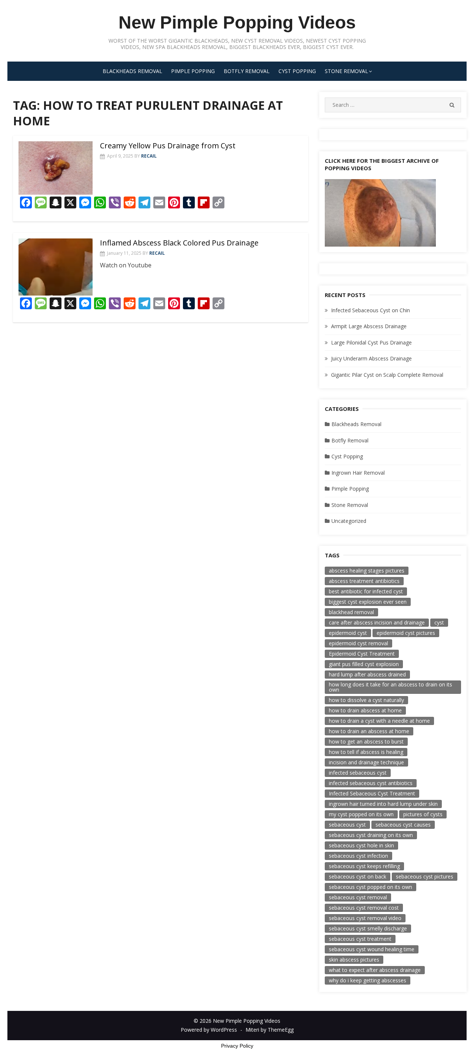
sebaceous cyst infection (358, 855)
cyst (439, 622)
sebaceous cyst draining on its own (371, 834)
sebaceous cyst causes (403, 824)
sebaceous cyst (347, 824)
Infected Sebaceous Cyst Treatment (372, 793)
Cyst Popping (297, 71)
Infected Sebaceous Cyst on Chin (370, 310)
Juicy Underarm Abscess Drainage (371, 358)
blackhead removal (351, 612)
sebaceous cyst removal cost (364, 907)
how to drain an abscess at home (369, 731)
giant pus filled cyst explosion (364, 664)
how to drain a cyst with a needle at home (379, 720)
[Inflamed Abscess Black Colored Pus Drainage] (56, 267)
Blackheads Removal (132, 71)
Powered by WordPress (209, 1029)
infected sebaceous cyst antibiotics (371, 783)
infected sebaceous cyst (358, 772)
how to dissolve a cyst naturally (366, 699)
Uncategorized (348, 520)
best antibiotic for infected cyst (366, 591)
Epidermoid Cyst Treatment (362, 653)
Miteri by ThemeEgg (270, 1029)
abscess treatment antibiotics (364, 580)
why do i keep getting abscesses (367, 980)
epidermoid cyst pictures (406, 632)
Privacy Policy (237, 1046)
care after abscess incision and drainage (377, 622)
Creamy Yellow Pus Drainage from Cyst (168, 146)
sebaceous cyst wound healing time (371, 949)
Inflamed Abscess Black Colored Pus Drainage (179, 243)
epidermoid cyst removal (358, 643)
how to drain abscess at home (365, 710)
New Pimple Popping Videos (237, 22)
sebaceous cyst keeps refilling (364, 866)
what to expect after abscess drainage (375, 969)
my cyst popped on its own (361, 814)
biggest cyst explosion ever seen (368, 601)
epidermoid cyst (348, 632)
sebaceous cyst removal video (365, 918)
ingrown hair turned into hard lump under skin (383, 803)
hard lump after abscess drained (367, 674)
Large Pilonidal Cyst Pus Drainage (371, 342)
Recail (149, 156)
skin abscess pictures (354, 959)
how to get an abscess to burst (366, 741)
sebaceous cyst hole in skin (361, 845)
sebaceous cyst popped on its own (370, 886)
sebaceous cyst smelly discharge (368, 928)
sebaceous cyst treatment (360, 938)
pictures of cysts (423, 814)
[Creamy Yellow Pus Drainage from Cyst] (56, 168)
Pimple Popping (193, 71)
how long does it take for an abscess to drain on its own (390, 687)
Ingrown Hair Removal (358, 472)
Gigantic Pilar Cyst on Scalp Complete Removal (387, 374)
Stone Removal (346, 71)
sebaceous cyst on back (357, 876)
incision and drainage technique (366, 762)
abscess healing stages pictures (366, 570)
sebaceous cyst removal (358, 897)
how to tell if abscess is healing (366, 751)
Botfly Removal (247, 71)
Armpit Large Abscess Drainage (369, 326)
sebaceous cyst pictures (424, 876)
